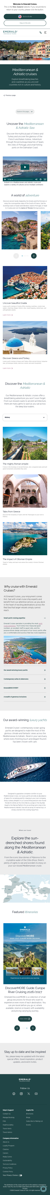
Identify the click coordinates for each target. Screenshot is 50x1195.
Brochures (29, 1114)
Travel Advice (7, 1132)
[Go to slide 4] (27, 255)
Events (28, 1125)
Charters (6, 1149)
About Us (6, 1142)
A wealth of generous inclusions (15, 697)
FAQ (4, 1121)
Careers (5, 1153)
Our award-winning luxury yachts (16, 670)
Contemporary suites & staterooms (16, 679)
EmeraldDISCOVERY (11, 688)
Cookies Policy (8, 1171)
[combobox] (25, 417)
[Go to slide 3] (25, 255)
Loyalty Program (8, 1146)
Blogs (28, 1117)
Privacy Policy (7, 1168)
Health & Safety (8, 1125)
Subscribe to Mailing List (34, 1121)
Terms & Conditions (9, 1164)
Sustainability (7, 1160)
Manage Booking (8, 1117)
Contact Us (6, 1114)
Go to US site (27, 16)
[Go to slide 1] (22, 255)
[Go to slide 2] (24, 255)
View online (24, 1019)
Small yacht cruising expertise (14, 618)
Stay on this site (25, 23)
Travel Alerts (7, 1128)
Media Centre (7, 1157)
